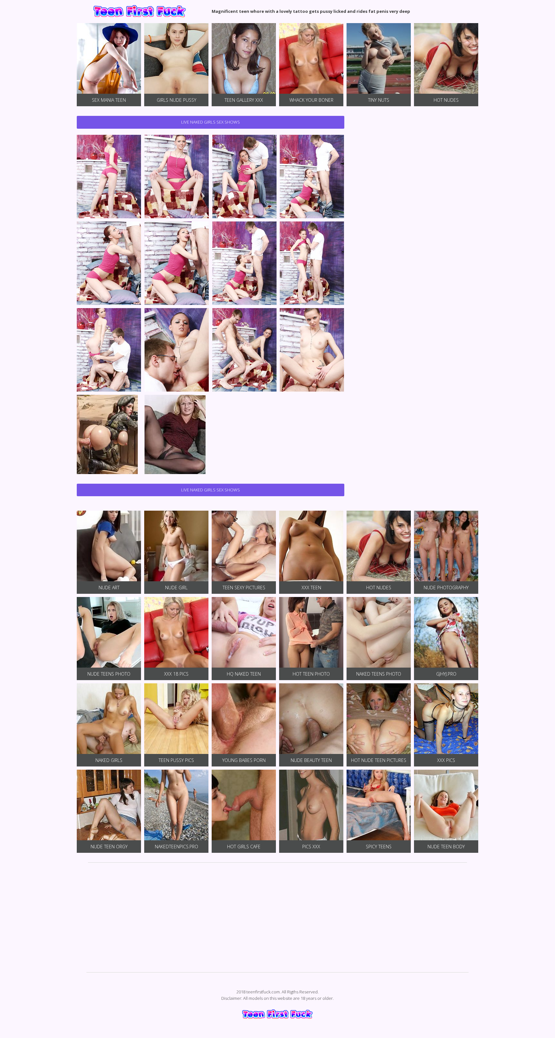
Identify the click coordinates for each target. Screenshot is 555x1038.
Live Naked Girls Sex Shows (210, 122)
